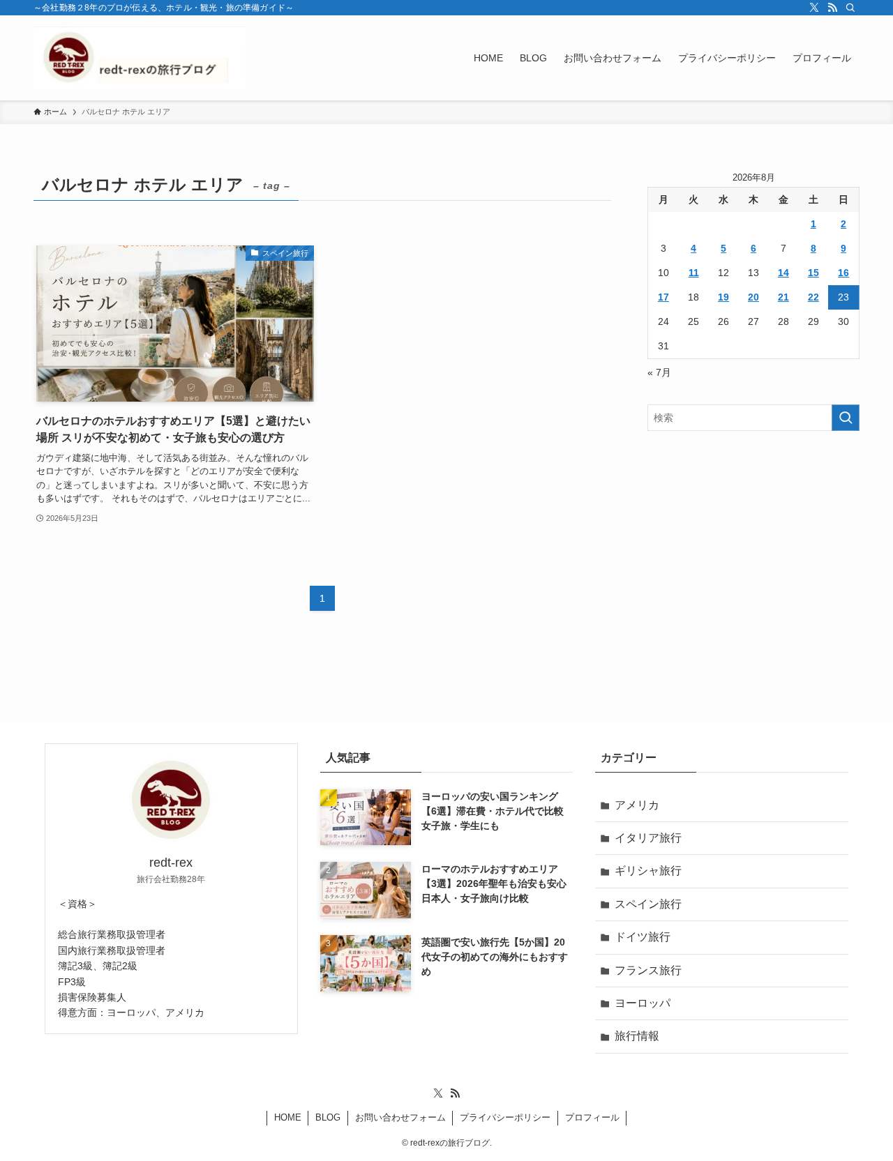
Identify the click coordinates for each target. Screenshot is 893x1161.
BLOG (327, 1117)
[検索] (850, 7)
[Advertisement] (753, 542)
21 (783, 297)
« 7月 (659, 372)
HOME (287, 1117)
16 (843, 272)
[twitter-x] (814, 7)
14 (783, 272)
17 (663, 297)
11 (694, 272)
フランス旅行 (648, 970)
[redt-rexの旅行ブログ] (139, 57)
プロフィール (592, 1117)
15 (813, 272)
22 (813, 297)
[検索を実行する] (846, 417)
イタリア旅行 (648, 838)
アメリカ (637, 805)
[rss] (832, 7)
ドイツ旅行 (642, 937)
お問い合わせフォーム (400, 1117)
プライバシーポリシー (505, 1117)
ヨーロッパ (642, 1003)
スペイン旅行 (648, 904)
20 (753, 297)
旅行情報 (637, 1036)
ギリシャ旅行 (648, 871)
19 (723, 297)
